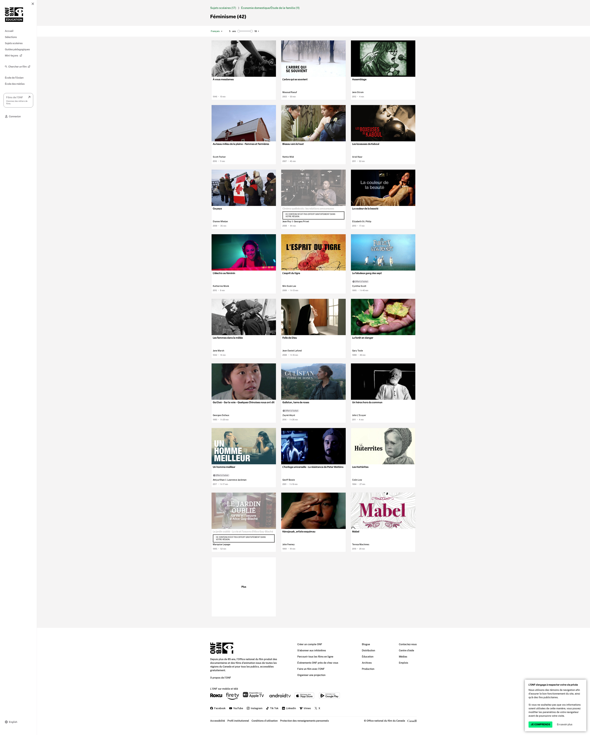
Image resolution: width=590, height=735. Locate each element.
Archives (367, 662)
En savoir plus (564, 724)
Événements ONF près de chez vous (317, 662)
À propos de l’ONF (220, 677)
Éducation (367, 656)
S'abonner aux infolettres (311, 650)
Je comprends (540, 724)
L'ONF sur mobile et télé (224, 688)
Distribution (368, 650)
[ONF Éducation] (14, 14)
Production (368, 668)
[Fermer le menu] (32, 3)
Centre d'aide (406, 650)
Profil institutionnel (238, 720)
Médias (403, 656)
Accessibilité (217, 720)
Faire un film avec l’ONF (311, 668)
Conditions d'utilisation (265, 720)
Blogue (366, 644)
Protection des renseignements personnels (304, 720)
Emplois (403, 662)
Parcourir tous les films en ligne (315, 656)
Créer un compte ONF (309, 644)
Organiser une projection (311, 675)
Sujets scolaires (220, 8)
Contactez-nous (408, 644)
